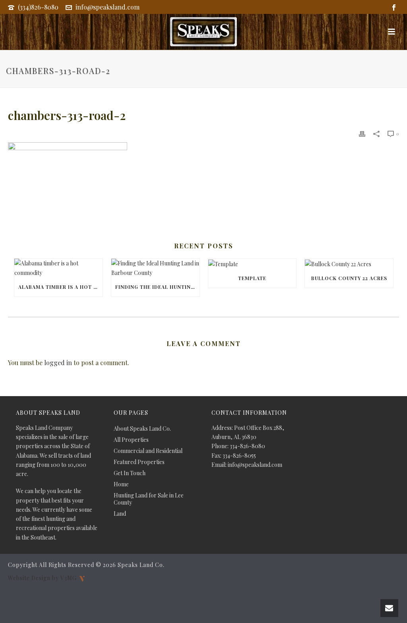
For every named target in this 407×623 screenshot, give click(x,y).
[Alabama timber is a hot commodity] (58, 268)
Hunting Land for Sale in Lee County (149, 499)
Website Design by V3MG (43, 577)
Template (252, 278)
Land (120, 513)
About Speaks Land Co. (142, 428)
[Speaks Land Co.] (203, 32)
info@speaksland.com (108, 7)
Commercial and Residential (148, 451)
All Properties (131, 439)
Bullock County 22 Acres (349, 278)
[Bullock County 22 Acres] (349, 264)
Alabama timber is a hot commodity (60, 287)
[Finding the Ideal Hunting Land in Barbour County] (155, 268)
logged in (58, 362)
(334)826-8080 (38, 7)
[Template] (252, 264)
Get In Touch (129, 473)
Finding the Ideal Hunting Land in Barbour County (157, 287)
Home (121, 484)
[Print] (362, 133)
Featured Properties (139, 462)
